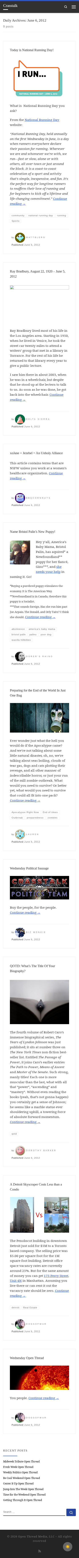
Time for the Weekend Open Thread (24, 1494)
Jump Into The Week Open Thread (23, 1489)
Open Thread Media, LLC (36, 1536)
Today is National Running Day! (32, 50)
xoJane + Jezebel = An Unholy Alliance (36, 453)
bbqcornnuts (38, 498)
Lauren (32, 834)
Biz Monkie (36, 932)
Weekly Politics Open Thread (20, 1472)
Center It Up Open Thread (18, 1483)
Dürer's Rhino (39, 656)
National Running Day (42, 120)
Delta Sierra (38, 419)
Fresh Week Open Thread (18, 1467)
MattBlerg (36, 237)
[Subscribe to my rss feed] (39, 1551)
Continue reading (40, 617)
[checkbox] (67, 1546)
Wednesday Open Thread (27, 1358)
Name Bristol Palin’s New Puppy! (32, 531)
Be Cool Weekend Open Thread (21, 1478)
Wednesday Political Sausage (29, 868)
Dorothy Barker (41, 1150)
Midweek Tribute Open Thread (21, 1461)
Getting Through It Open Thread (22, 1500)
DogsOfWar (36, 1324)
